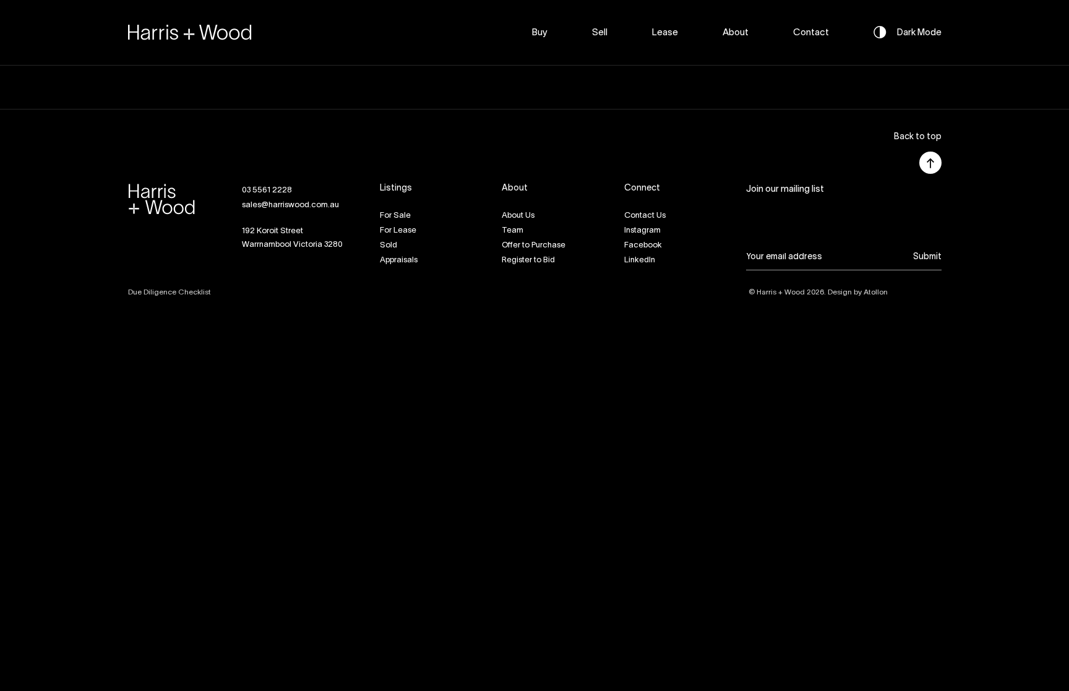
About (736, 32)
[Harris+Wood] (190, 32)
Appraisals (399, 260)
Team (512, 230)
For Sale (395, 216)
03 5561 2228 (267, 190)
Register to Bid (528, 260)
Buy (539, 32)
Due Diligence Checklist (169, 292)
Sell (599, 32)
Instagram (642, 230)
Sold (388, 245)
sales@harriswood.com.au (290, 205)
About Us (518, 216)
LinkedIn (639, 260)
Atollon (876, 292)
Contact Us (645, 216)
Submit (927, 257)
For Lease (398, 230)
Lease (665, 32)
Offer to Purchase (533, 245)
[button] (918, 137)
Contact (811, 32)
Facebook (643, 245)
